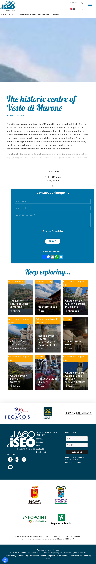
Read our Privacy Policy (74, 457)
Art (13, 14)
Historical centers (15, 115)
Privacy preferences (38, 555)
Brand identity (41, 452)
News (38, 445)
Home (4, 14)
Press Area (40, 449)
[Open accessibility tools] (5, 560)
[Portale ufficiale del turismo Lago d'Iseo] (7, 6)
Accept (54, 231)
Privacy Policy (57, 231)
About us (39, 442)
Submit (52, 241)
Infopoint (39, 439)
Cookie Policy (22, 555)
